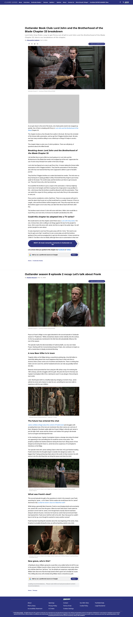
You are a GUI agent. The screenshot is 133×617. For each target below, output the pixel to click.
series (68, 221)
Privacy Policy (53, 606)
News (20, 2)
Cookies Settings (68, 608)
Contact (65, 603)
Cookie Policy (84, 606)
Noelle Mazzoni (32, 277)
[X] (123, 2)
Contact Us (71, 2)
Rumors (45, 2)
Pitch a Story (31, 606)
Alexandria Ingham (33, 40)
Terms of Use (67, 606)
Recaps (35, 590)
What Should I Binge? (82, 2)
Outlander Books (36, 2)
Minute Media (19, 612)
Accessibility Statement (35, 608)
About (64, 2)
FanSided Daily (99, 603)
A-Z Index (51, 608)
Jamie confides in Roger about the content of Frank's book (46, 425)
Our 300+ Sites (84, 603)
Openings (51, 603)
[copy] (37, 44)
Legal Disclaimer (100, 606)
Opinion (59, 2)
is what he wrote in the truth (51, 502)
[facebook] (120, 2)
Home (29, 260)
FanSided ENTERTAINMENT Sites (99, 2)
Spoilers (51, 2)
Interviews (27, 2)
